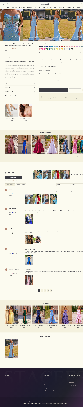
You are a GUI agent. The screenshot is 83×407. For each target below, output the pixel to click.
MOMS (24, 7)
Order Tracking (27, 382)
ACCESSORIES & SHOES (70, 7)
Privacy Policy (60, 401)
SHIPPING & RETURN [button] (9, 91)
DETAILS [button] (6, 83)
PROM (8, 7)
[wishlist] (81, 3)
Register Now (50, 0)
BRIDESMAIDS (30, 7)
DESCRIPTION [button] (7, 57)
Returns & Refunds (27, 380)
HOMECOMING (14, 7)
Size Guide (46, 379)
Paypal (45, 388)
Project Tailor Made (27, 384)
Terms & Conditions (52, 401)
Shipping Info (7, 380)
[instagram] (69, 385)
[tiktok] (77, 385)
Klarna (45, 384)
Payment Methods (47, 382)
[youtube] (75, 385)
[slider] (13, 48)
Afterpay (45, 386)
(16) (17, 48)
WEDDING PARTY (38, 7)
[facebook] (71, 385)
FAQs (25, 379)
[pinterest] (73, 385)
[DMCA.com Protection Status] (66, 403)
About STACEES (8, 379)
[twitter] (80, 385)
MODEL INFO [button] (7, 87)
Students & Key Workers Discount (50, 390)
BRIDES (20, 7)
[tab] (20, 57)
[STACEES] (45, 4)
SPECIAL (48, 7)
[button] (1, 25)
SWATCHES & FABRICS (59, 7)
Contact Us (46, 380)
